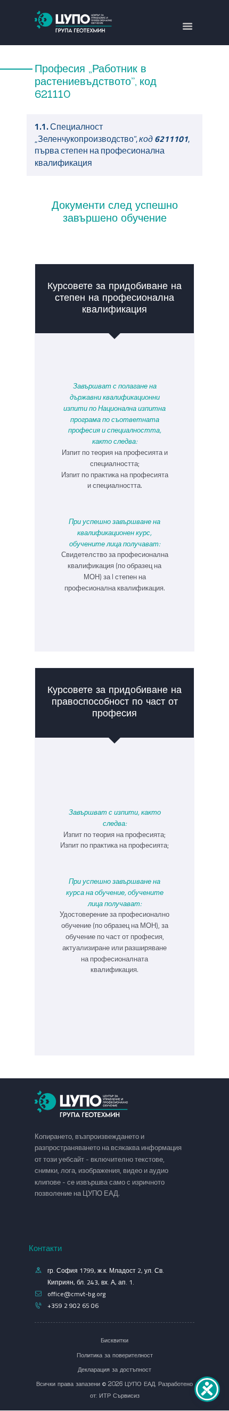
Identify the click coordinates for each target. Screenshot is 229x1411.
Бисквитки (114, 1340)
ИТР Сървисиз (119, 1395)
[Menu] (187, 27)
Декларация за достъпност (114, 1369)
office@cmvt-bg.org (76, 1294)
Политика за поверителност (115, 1355)
